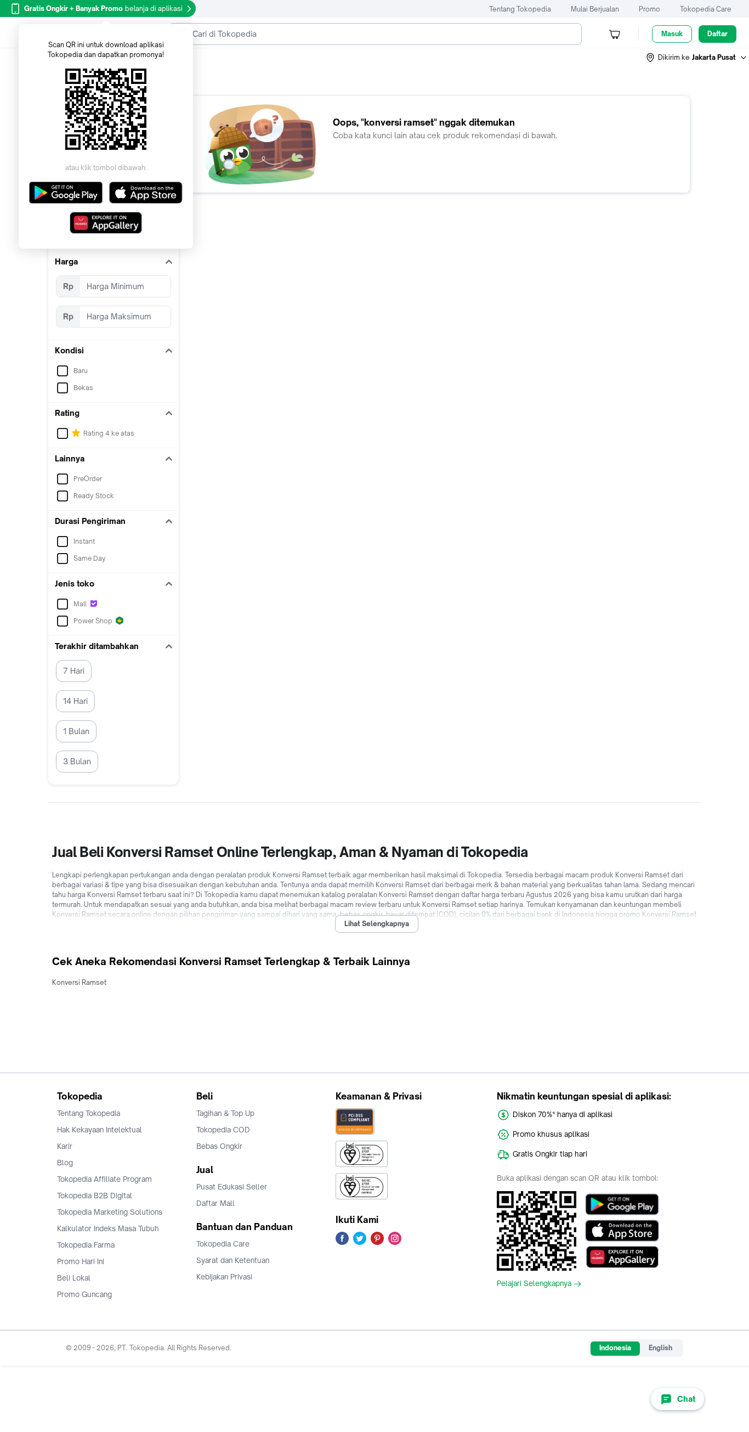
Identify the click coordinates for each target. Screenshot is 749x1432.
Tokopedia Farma (86, 1245)
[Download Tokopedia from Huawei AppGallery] (622, 1257)
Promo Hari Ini (80, 1261)
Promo (649, 9)
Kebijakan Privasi (224, 1276)
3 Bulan (77, 761)
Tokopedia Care (705, 9)
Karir (64, 1146)
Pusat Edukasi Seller (231, 1186)
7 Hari (73, 670)
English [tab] (660, 1348)
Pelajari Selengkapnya (534, 1283)
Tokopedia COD (223, 1129)
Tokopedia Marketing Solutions (109, 1212)
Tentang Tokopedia (520, 9)
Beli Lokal (73, 1277)
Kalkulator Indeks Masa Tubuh (108, 1228)
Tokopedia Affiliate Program (104, 1179)
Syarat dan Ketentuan (232, 1260)
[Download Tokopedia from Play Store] (622, 1204)
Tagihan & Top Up (225, 1113)
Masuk (672, 34)
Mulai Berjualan (595, 9)
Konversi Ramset (79, 982)
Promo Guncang (84, 1294)
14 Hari (75, 701)
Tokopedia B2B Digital (94, 1195)
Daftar (717, 34)
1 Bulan (76, 731)
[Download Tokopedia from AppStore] (622, 1231)
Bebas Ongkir (219, 1146)
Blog (65, 1162)
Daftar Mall (215, 1203)
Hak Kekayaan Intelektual (99, 1129)
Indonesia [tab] (615, 1348)
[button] (697, 57)
